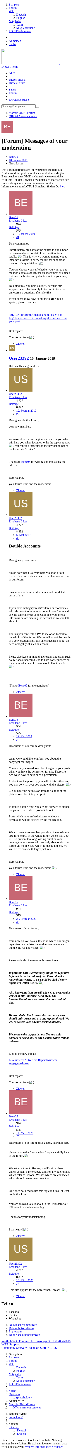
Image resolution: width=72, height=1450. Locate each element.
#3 (17, 538)
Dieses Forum (17, 83)
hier (62, 186)
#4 (17, 739)
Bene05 (13, 156)
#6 (17, 1136)
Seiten (12, 89)
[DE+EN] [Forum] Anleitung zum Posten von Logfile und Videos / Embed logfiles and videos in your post (38, 318)
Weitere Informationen (38, 1446)
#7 (17, 1283)
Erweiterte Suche (19, 99)
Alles (12, 73)
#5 (17, 922)
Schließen (57, 1446)
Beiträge (14, 227)
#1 (17, 237)
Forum (13, 93)
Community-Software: (29, 1347)
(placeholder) (24, 1397)
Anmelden (15, 40)
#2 (17, 413)
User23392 (19, 358)
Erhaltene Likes (18, 220)
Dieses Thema (9, 66)
